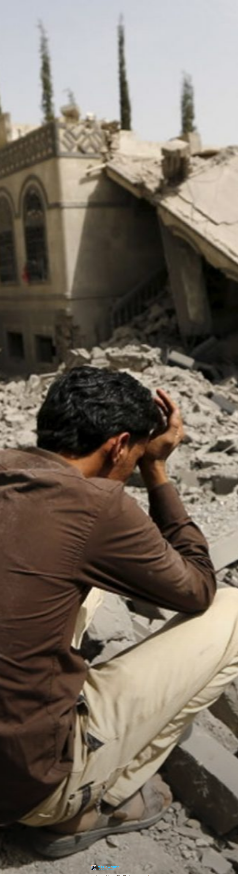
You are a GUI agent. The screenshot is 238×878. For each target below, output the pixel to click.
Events (134, 875)
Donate (107, 875)
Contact (102, 875)
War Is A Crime (108, 867)
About (97, 875)
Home (92, 875)
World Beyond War (126, 875)
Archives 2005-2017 (116, 875)
